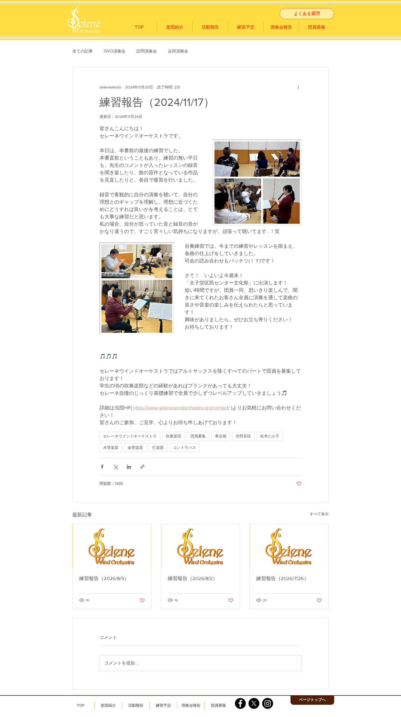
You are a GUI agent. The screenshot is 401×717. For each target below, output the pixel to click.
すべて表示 (319, 514)
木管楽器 (110, 447)
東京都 (220, 436)
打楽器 (158, 447)
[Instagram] (267, 703)
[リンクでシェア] (142, 466)
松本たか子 (269, 436)
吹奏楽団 (173, 436)
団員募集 (198, 436)
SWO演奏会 (114, 51)
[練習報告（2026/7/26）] (289, 546)
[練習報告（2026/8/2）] (200, 546)
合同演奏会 (178, 51)
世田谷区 (243, 436)
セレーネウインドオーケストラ (130, 436)
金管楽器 (135, 447)
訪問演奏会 (146, 51)
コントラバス (184, 447)
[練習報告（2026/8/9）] (112, 546)
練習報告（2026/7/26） (282, 578)
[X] (254, 703)
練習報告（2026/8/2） (193, 578)
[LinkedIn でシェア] (128, 466)
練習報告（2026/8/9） (104, 578)
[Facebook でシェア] (102, 466)
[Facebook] (240, 703)
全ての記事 (82, 51)
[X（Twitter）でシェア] (115, 466)
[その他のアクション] (298, 87)
